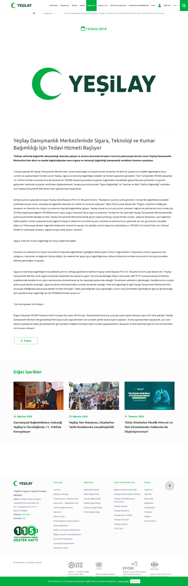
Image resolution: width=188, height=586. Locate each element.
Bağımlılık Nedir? (92, 489)
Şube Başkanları (60, 525)
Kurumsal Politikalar (63, 539)
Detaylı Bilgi (123, 581)
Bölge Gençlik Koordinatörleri (67, 534)
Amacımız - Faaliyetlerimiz (66, 503)
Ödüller (147, 516)
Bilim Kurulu (59, 516)
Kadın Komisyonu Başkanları (66, 530)
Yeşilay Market (121, 524)
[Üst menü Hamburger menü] (153, 5)
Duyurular (148, 498)
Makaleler (149, 503)
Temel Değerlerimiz (63, 507)
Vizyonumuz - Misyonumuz (66, 498)
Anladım (135, 581)
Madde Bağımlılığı (92, 503)
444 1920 (26, 514)
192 (24, 518)
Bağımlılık (65, 5)
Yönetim (57, 512)
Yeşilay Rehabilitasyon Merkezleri (124, 500)
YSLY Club (118, 528)
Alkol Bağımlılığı (91, 494)
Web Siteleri (150, 521)
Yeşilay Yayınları (121, 519)
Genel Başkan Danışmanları (66, 521)
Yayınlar (148, 494)
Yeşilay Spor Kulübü (123, 515)
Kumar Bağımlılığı (92, 498)
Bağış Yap (91, 5)
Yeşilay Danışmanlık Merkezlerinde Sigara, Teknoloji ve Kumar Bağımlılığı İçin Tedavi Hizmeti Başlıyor (114, 13)
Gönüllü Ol (103, 5)
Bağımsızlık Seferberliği (139, 5)
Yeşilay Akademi (121, 510)
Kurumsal (53, 5)
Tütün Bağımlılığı (92, 512)
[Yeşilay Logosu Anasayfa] (21, 5)
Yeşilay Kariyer (121, 506)
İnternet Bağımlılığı (93, 507)
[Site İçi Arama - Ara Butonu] (184, 5)
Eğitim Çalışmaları (118, 5)
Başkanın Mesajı (61, 494)
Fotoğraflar (149, 507)
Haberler (48, 13)
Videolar (148, 512)
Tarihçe (57, 489)
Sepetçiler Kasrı (60, 548)
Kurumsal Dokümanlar (63, 543)
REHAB (82, 5)
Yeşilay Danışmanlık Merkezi (127, 494)
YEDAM (74, 5)
